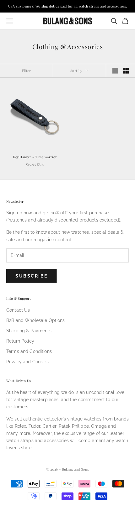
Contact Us (18, 310)
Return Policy (20, 341)
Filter (26, 70)
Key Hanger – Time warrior (35, 157)
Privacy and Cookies (27, 361)
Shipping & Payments (28, 330)
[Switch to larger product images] (115, 70)
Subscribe (31, 275)
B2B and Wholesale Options (35, 320)
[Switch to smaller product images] (126, 70)
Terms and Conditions (29, 351)
